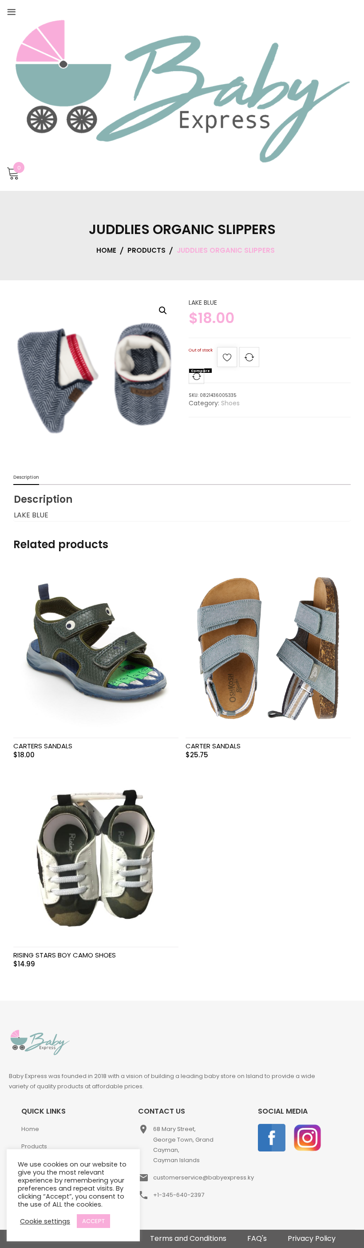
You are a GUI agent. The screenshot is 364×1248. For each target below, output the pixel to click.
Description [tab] (26, 477)
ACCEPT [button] (93, 1221)
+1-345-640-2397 (178, 1195)
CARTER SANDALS (213, 746)
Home (30, 1129)
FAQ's (257, 1238)
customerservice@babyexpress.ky (203, 1177)
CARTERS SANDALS (42, 746)
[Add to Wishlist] (227, 359)
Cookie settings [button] (45, 1221)
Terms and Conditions (188, 1238)
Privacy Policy (312, 1238)
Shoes (230, 403)
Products (34, 1146)
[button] (163, 311)
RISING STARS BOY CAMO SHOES (64, 955)
